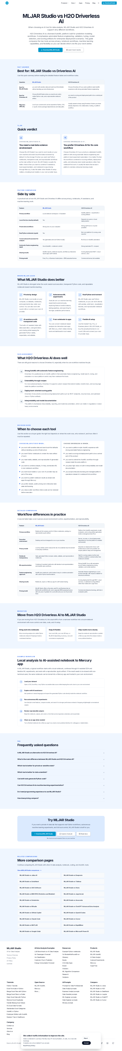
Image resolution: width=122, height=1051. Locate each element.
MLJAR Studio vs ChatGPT (99, 997)
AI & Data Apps (67, 963)
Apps (80, 3)
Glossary (65, 957)
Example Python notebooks (71, 951)
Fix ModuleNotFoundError (71, 954)
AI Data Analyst (95, 957)
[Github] (113, 1043)
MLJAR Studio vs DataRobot (99, 991)
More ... (37, 991)
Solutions (65, 977)
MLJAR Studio (14, 948)
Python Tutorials (12, 986)
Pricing (87, 3)
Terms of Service (12, 955)
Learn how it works (74, 50)
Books (64, 960)
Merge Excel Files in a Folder (16, 994)
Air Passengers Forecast (42, 954)
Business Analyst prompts (70, 991)
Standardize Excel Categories (16, 1008)
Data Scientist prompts (69, 994)
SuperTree (93, 966)
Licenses (9, 964)
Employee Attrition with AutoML (17, 1014)
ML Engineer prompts (69, 997)
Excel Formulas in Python (15, 988)
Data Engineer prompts (69, 1000)
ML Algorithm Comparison (70, 971)
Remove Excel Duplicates (15, 1000)
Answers (65, 969)
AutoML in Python (13, 1011)
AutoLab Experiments (97, 960)
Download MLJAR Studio (51, 50)
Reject (86, 1038)
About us (10, 1031)
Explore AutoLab (66, 834)
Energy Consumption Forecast (44, 963)
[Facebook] (102, 1043)
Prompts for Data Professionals (72, 986)
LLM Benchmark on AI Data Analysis (46, 951)
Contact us (10, 1026)
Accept (86, 1043)
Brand (64, 966)
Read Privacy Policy (29, 1045)
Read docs (84, 834)
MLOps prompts (67, 1003)
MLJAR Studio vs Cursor (98, 1000)
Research (65, 974)
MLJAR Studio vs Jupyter (98, 994)
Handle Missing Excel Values (16, 1003)
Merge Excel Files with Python (16, 991)
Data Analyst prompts (69, 988)
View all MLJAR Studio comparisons (28, 870)
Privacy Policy (11, 958)
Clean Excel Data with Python (16, 997)
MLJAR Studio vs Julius (98, 986)
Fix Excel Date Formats (14, 1006)
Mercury (93, 963)
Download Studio (110, 3)
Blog (93, 3)
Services (9, 1028)
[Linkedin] (107, 1043)
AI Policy (9, 961)
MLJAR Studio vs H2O (97, 988)
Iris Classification (40, 957)
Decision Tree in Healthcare (16, 1017)
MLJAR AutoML (95, 954)
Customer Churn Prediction (43, 960)
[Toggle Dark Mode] (98, 3)
